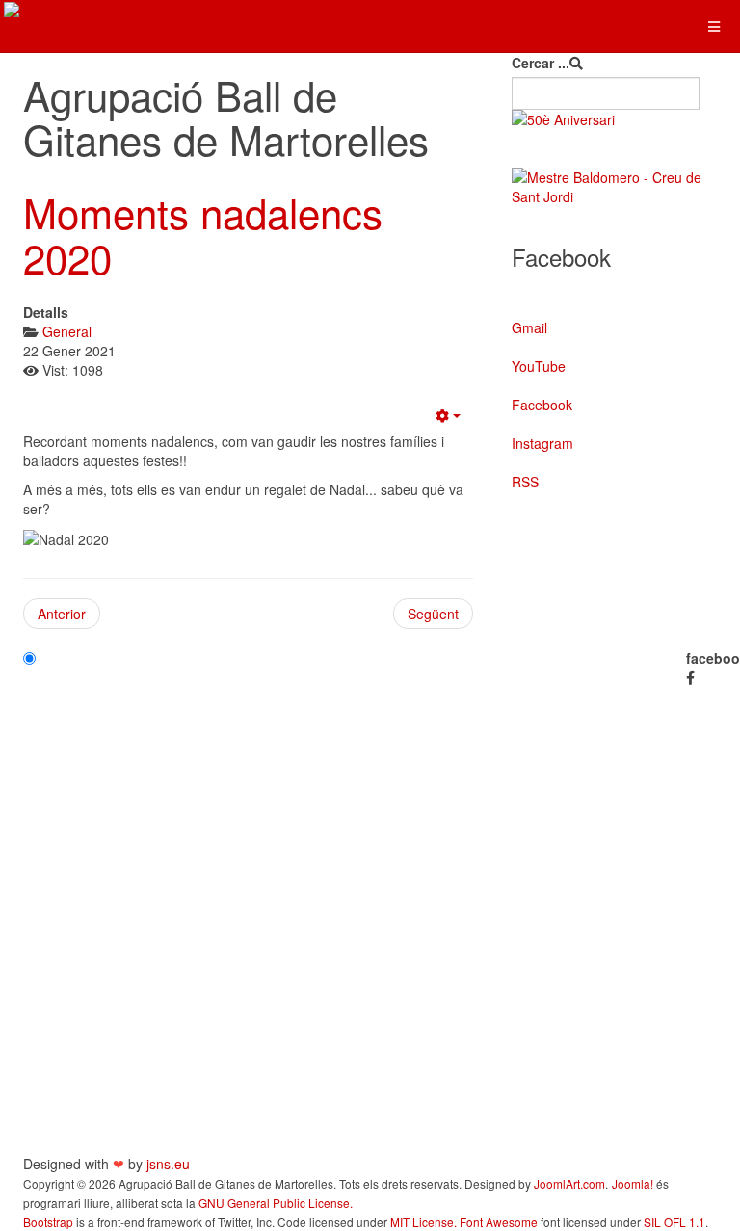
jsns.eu (168, 1163)
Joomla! (632, 1183)
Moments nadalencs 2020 (203, 234)
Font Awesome (499, 1222)
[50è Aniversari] (614, 119)
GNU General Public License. (275, 1202)
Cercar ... (540, 62)
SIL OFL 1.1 (674, 1222)
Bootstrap (48, 1222)
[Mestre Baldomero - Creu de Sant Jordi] (614, 187)
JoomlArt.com (569, 1183)
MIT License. (423, 1222)
